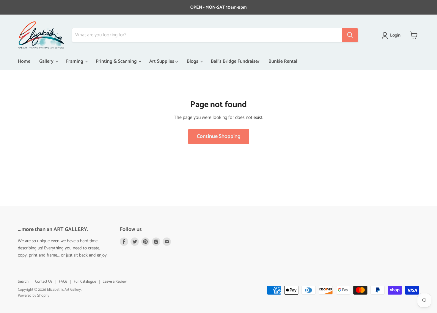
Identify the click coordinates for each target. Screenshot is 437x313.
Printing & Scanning (117, 61)
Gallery (47, 61)
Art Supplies (162, 61)
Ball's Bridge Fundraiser (235, 61)
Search (23, 282)
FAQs (63, 282)
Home (24, 61)
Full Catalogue (85, 282)
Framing (75, 61)
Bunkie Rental (282, 61)
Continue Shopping (218, 136)
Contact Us (43, 282)
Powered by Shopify (33, 295)
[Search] (350, 35)
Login (395, 35)
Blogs (193, 61)
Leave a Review (115, 282)
